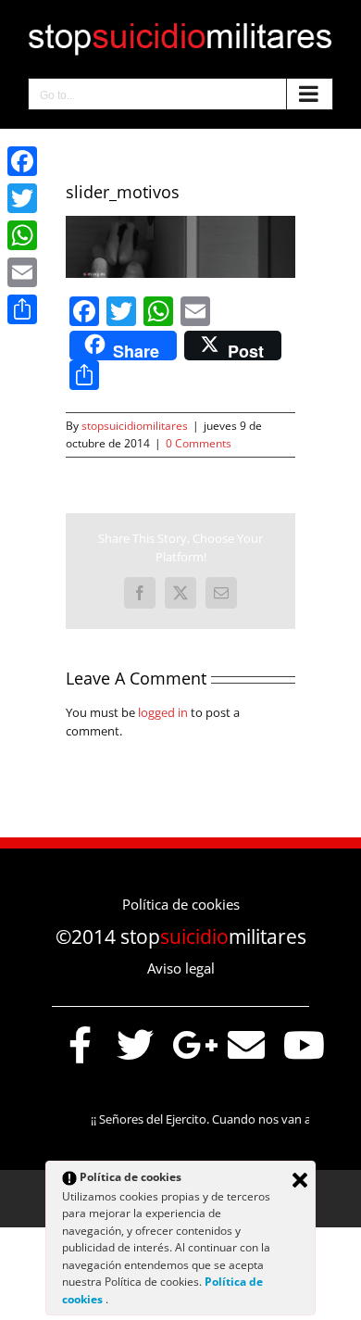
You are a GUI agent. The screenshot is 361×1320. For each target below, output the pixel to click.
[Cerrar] (300, 1180)
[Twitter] (22, 198)
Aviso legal (181, 968)
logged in (163, 712)
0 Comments (198, 443)
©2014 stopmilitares (181, 936)
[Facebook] (22, 161)
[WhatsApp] (22, 235)
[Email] (22, 272)
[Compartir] (22, 309)
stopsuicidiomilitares (134, 426)
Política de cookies (181, 904)
